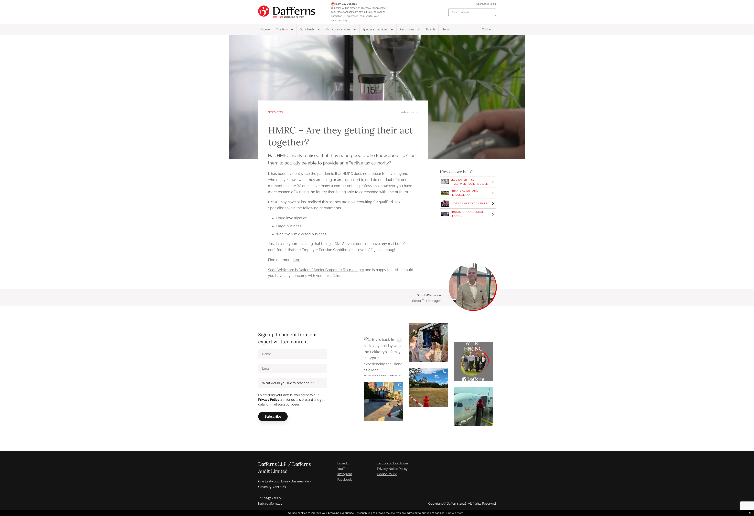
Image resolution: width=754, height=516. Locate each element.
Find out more (454, 512)
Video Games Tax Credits (469, 203)
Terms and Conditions (392, 463)
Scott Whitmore (429, 295)
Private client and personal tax (464, 192)
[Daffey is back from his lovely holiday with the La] (383, 356)
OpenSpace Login (486, 4)
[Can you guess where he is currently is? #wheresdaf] (428, 387)
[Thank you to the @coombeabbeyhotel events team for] (428, 342)
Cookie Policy (387, 474)
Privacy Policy (268, 400)
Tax (280, 112)
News (446, 29)
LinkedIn (343, 463)
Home (265, 29)
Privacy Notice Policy (392, 469)
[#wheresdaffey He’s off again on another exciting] (473, 406)
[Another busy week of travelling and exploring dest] (383, 401)
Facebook (344, 479)
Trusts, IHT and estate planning (467, 214)
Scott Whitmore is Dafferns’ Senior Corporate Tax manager (316, 270)
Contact (487, 29)
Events (431, 29)
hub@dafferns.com (271, 503)
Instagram (344, 474)
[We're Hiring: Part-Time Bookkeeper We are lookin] (473, 361)
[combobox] (472, 12)
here (296, 260)
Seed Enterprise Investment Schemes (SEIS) (470, 181)
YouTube (343, 469)
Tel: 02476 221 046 (271, 498)
